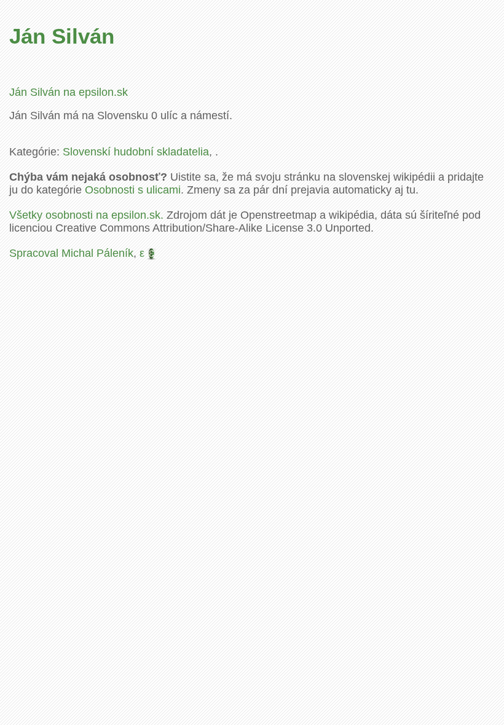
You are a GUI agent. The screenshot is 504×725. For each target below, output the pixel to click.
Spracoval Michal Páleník (71, 253)
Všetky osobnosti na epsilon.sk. (86, 215)
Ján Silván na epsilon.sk (68, 92)
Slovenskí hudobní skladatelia (136, 152)
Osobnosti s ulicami (133, 190)
